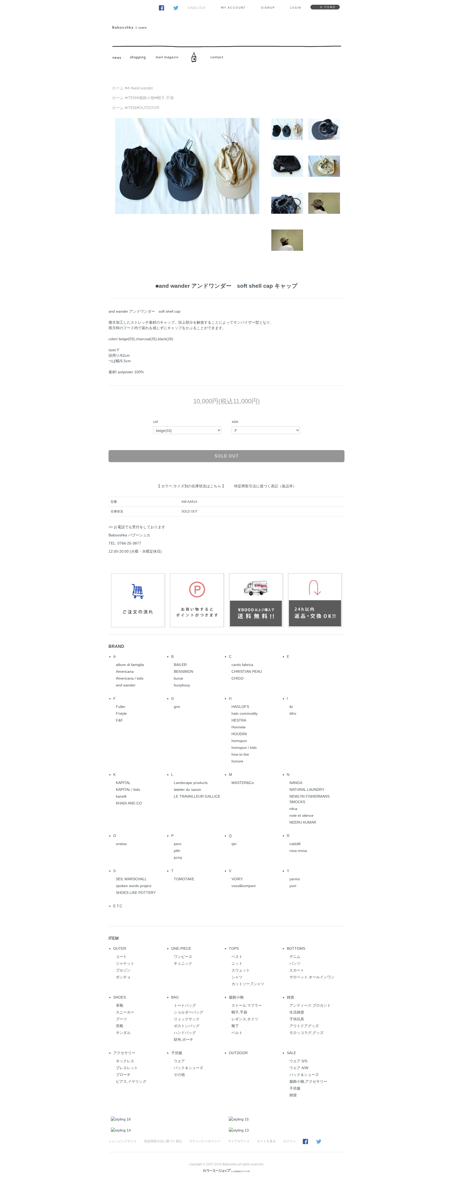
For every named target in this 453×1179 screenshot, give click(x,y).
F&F (119, 720)
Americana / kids (129, 678)
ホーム (118, 88)
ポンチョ (123, 977)
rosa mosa (298, 851)
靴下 (235, 1026)
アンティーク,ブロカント (310, 1005)
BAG (175, 997)
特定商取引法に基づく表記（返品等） (265, 486)
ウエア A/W (298, 1068)
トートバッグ (185, 1005)
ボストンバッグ (186, 1026)
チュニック (183, 963)
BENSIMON (183, 671)
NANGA (295, 783)
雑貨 (290, 997)
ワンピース (183, 956)
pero (177, 844)
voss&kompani (243, 886)
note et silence (301, 815)
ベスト (236, 956)
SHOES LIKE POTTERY (136, 892)
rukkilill (294, 844)
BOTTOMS (296, 948)
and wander (143, 88)
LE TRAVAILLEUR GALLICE (197, 796)
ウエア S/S (298, 1061)
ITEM (132, 97)
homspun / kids (244, 747)
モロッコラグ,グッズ (306, 1033)
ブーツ (121, 1019)
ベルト (236, 1033)
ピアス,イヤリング (131, 1081)
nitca (293, 809)
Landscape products (191, 783)
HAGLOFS (240, 707)
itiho (292, 713)
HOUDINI (239, 734)
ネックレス (125, 1061)
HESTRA (238, 720)
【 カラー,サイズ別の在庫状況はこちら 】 (191, 486)
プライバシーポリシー (204, 1141)
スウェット (240, 970)
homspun (239, 741)
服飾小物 (147, 97)
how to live (240, 754)
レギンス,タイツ (244, 1019)
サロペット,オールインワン (312, 977)
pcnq (178, 857)
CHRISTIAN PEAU (246, 671)
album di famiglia (130, 665)
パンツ (294, 963)
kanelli (121, 796)
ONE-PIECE (181, 948)
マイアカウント (239, 1141)
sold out (226, 456)
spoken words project (133, 886)
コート (121, 956)
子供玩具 (296, 1019)
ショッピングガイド (123, 1141)
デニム (294, 956)
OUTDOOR (149, 107)
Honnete (238, 727)
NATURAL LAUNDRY (306, 789)
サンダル (123, 1033)
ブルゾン (123, 970)
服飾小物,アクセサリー (308, 1081)
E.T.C (117, 906)
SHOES (119, 997)
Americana (125, 671)
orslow (121, 844)
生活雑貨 (296, 1012)
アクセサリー (124, 1053)
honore (237, 761)
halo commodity (244, 713)
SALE (291, 1053)
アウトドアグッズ (304, 1026)
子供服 (176, 1053)
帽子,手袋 (165, 97)
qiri (233, 844)
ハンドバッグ (185, 1033)
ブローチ (123, 1075)
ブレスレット (127, 1068)
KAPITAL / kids (128, 789)
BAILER (180, 665)
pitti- (177, 851)
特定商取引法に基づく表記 (163, 1141)
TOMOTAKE (184, 879)
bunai (178, 678)
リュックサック (186, 1019)
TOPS (234, 948)
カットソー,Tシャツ (247, 984)
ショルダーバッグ (188, 1012)
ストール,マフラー (246, 1005)
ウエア (179, 1061)
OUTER (119, 948)
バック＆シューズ (188, 1068)
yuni (292, 886)
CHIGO (237, 678)
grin (177, 707)
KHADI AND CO (129, 803)
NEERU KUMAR (302, 822)
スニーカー (125, 1012)
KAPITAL (123, 783)
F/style (121, 713)
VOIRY (237, 879)
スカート (296, 970)
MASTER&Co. (243, 783)
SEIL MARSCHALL (131, 879)
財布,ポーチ (183, 1039)
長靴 (119, 1026)
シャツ (236, 977)
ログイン (289, 1141)
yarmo (294, 879)
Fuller (120, 707)
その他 (179, 1075)
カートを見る (266, 1141)
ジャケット (125, 963)
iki (291, 707)
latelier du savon (187, 789)
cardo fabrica (242, 665)
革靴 (119, 1005)
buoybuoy (182, 685)
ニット (236, 963)
